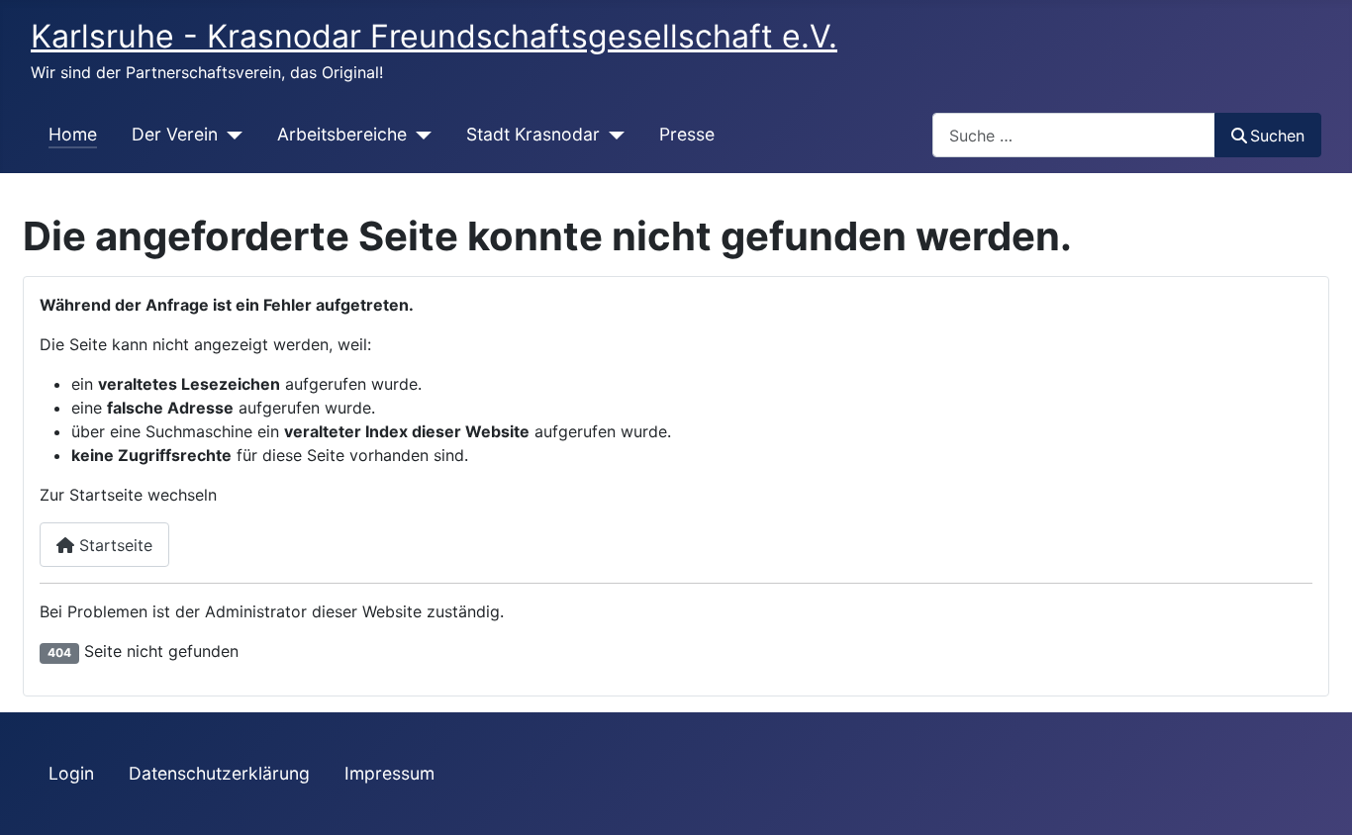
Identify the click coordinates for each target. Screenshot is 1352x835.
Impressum (389, 773)
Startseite (113, 545)
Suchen (1277, 135)
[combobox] (1073, 135)
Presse (687, 134)
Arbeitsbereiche (342, 134)
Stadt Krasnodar (533, 134)
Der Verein (175, 134)
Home (72, 134)
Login (71, 773)
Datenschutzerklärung (219, 773)
